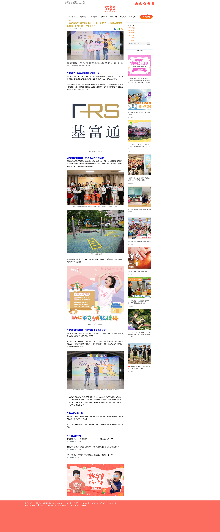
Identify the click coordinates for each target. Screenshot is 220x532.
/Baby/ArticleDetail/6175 (73, 457)
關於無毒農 (28, 503)
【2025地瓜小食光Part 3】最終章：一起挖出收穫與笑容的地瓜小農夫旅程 (139, 146)
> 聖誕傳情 (131, 33)
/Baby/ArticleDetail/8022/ (74, 449)
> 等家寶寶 (131, 28)
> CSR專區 (131, 40)
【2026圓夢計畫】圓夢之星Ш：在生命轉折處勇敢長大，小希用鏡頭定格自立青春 (139, 334)
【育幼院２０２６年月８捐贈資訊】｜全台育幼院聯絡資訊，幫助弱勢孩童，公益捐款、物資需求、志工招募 (139, 80)
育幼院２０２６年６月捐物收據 (137, 271)
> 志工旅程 (131, 37)
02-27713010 (30, 505)
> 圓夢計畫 (131, 35)
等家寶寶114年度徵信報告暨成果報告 (139, 241)
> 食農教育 (131, 30)
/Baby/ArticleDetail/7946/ (74, 441)
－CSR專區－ (70, 20)
